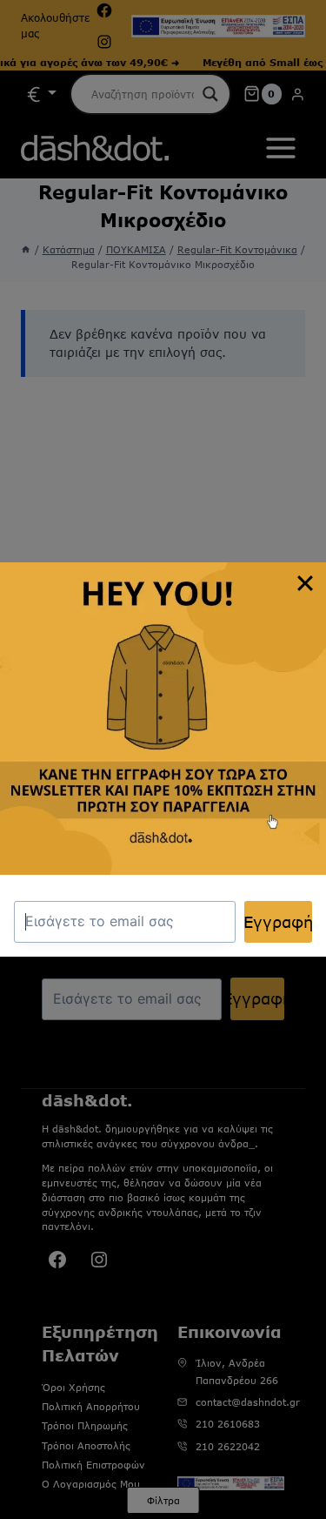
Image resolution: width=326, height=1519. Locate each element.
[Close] (305, 583)
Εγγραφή (278, 921)
